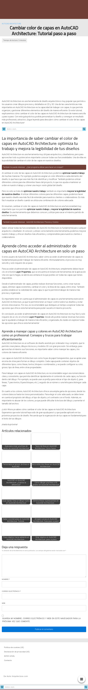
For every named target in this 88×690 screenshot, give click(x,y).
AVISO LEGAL (9, 656)
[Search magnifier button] (84, 129)
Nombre (6, 579)
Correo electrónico (11, 591)
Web (3, 603)
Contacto (8, 660)
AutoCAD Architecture (11, 24)
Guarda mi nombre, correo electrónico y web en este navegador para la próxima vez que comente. (41, 619)
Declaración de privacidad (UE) (17, 652)
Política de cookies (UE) (14, 647)
